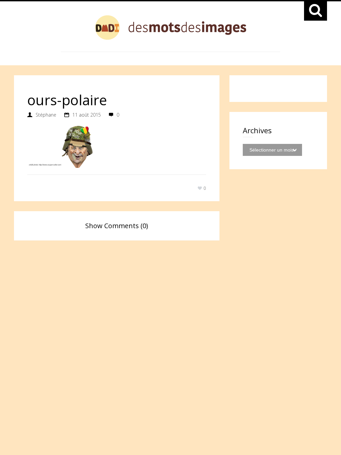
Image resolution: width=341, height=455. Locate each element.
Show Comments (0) (116, 225)
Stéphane (46, 115)
